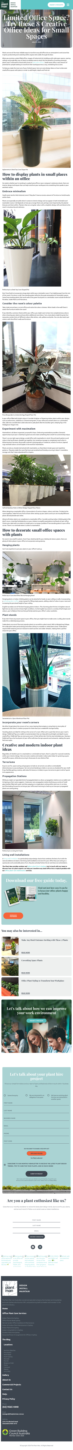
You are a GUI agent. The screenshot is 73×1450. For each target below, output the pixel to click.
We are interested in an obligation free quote (36, 1096)
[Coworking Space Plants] (10, 975)
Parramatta (7, 1352)
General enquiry (13, 1095)
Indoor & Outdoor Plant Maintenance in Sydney (17, 1325)
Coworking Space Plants (31, 960)
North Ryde (7, 1354)
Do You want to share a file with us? (36, 1148)
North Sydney (8, 1357)
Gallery (5, 1375)
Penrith (6, 1361)
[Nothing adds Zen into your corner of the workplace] (42, 1261)
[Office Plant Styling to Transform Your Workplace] (10, 996)
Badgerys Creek (9, 1363)
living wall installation (11, 858)
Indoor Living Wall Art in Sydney (12, 1330)
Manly (6, 1365)
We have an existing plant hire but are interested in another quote (59, 1097)
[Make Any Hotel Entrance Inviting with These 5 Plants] (10, 955)
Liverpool (7, 1367)
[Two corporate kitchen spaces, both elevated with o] (30, 1261)
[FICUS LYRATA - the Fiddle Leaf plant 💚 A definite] (54, 1261)
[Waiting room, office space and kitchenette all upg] (7, 1261)
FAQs (4, 1394)
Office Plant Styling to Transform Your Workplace (42, 980)
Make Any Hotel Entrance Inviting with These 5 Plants (44, 940)
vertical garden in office (11, 601)
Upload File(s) (36, 1153)
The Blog (6, 1339)
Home (5, 1308)
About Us (6, 1380)
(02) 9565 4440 (10, 1406)
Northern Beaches (9, 1350)
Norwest (6, 1359)
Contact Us (7, 1389)
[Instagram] (40, 1247)
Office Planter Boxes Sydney (11, 1320)
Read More (25, 952)
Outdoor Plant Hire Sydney (11, 1332)
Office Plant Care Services (14, 1313)
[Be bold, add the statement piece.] (66, 1261)
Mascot (6, 1369)
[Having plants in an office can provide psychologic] (19, 1261)
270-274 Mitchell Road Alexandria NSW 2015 (10, 1422)
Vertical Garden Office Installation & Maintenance (18, 1323)
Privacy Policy (8, 1399)
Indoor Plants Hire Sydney (10, 1318)
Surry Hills (7, 1371)
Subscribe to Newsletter (36, 1236)
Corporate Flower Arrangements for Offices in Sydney (19, 1335)
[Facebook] (33, 1247)
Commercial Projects (11, 1384)
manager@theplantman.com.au (13, 1414)
